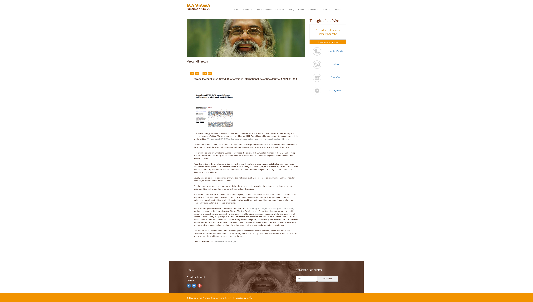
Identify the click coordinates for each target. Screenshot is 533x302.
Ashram (300, 9)
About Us (326, 9)
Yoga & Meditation (263, 9)
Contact (337, 9)
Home (236, 9)
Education (279, 9)
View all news (197, 61)
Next (204, 74)
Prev (196, 74)
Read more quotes (328, 42)
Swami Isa (247, 9)
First (191, 74)
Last (209, 74)
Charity (291, 9)
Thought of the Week (196, 277)
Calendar (191, 280)
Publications (313, 9)
